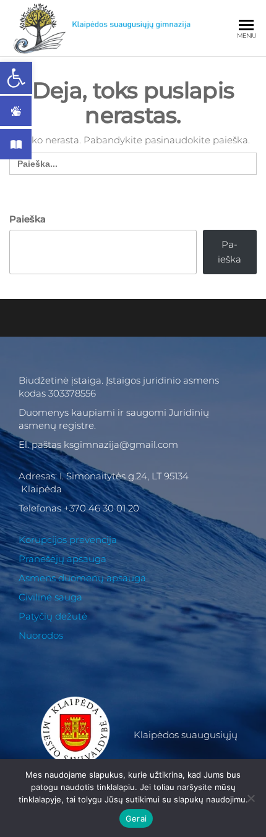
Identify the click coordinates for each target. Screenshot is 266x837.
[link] (16, 78)
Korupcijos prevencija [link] (68, 539)
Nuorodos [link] (41, 635)
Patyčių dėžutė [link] (53, 616)
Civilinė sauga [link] (50, 597)
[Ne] (250, 798)
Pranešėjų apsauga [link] (62, 559)
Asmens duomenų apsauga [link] (82, 578)
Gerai (136, 818)
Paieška (27, 219)
